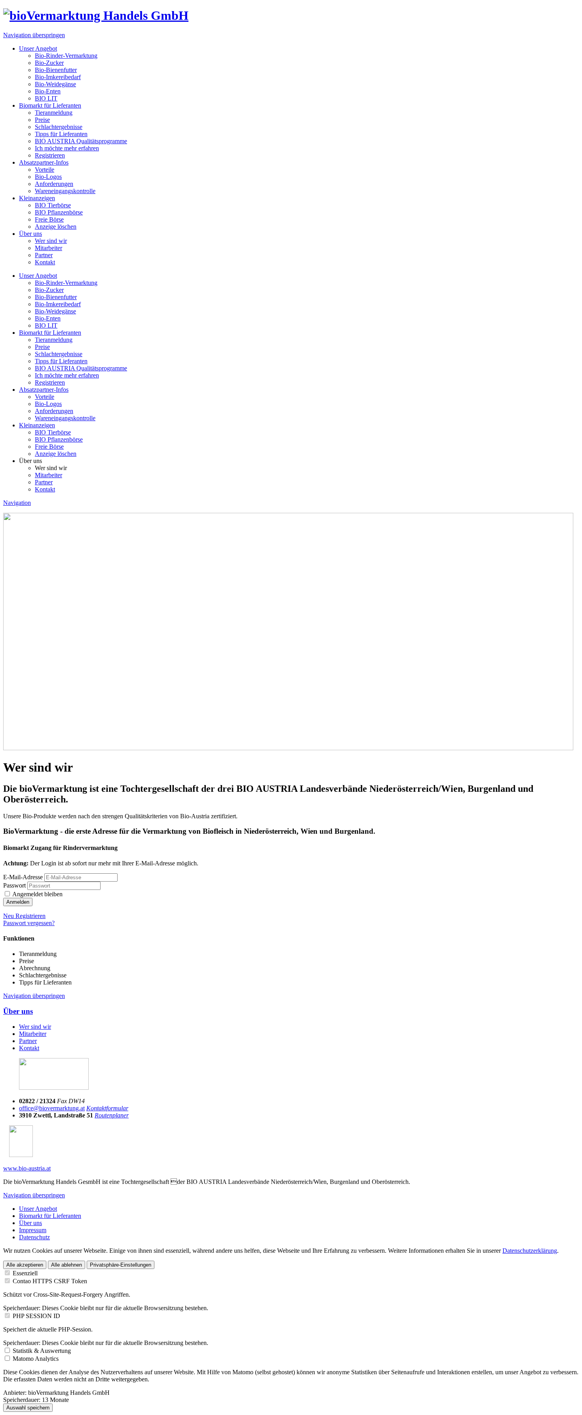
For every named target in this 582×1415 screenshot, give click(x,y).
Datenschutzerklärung (529, 1250)
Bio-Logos (48, 176)
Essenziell (25, 1273)
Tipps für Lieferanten (61, 134)
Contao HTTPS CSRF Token (50, 1281)
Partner (44, 255)
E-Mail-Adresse (23, 877)
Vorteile (44, 169)
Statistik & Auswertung (42, 1350)
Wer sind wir (51, 240)
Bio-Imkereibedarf (58, 77)
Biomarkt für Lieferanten (50, 105)
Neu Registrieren (24, 915)
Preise (42, 119)
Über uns (30, 233)
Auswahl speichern (27, 1408)
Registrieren (50, 155)
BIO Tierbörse (53, 205)
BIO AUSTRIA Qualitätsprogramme (81, 141)
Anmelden (17, 902)
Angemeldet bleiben (37, 894)
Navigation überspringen (34, 35)
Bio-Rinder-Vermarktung (66, 55)
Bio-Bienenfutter (56, 69)
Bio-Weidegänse (55, 84)
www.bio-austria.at (27, 1168)
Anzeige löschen (55, 226)
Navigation (17, 502)
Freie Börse (49, 219)
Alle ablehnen (66, 1265)
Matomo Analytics (36, 1358)
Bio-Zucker (49, 62)
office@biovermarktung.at (52, 1108)
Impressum (32, 1230)
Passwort (14, 885)
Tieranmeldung (53, 112)
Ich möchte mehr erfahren (67, 148)
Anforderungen (54, 183)
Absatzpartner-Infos (43, 162)
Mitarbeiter (48, 248)
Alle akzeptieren (24, 1265)
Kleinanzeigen (37, 198)
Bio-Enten (48, 91)
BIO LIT (46, 98)
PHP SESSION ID (36, 1316)
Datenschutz (34, 1237)
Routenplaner (112, 1115)
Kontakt (45, 262)
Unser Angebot (38, 48)
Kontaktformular (107, 1108)
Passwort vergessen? (29, 923)
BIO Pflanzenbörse (59, 212)
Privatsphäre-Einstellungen (120, 1265)
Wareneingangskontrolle (65, 191)
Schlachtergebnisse (58, 126)
